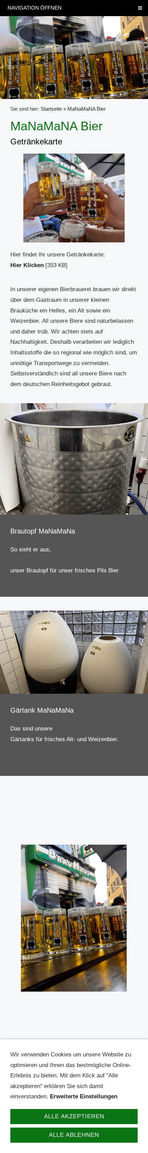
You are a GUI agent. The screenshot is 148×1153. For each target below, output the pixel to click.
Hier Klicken (27, 265)
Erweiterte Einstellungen (83, 1096)
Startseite (51, 109)
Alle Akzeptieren (74, 1116)
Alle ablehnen (74, 1135)
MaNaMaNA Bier (86, 109)
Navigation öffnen (35, 8)
